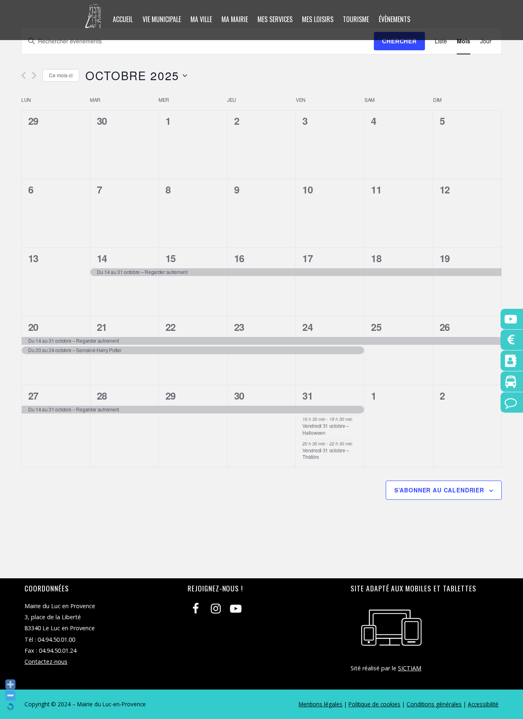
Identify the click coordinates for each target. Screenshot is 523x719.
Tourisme (356, 19)
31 (307, 395)
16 (239, 258)
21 (102, 327)
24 (307, 327)
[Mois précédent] (23, 75)
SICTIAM (409, 668)
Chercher (399, 41)
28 (102, 395)
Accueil (123, 19)
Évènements (394, 19)
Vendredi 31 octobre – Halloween (325, 429)
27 (33, 395)
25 (376, 327)
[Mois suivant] (34, 75)
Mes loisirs (317, 19)
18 (376, 258)
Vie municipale (162, 19)
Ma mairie (234, 19)
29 (170, 395)
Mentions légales (320, 704)
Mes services (275, 19)
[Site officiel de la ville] (93, 23)
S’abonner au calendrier (439, 490)
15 (170, 258)
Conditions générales (434, 704)
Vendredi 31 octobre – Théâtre (325, 454)
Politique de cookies (374, 704)
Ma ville (201, 19)
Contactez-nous (46, 661)
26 (445, 327)
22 (170, 327)
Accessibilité (483, 704)
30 (239, 395)
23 (239, 327)
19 (445, 258)
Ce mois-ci (61, 75)
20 (33, 327)
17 (307, 258)
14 (102, 258)
